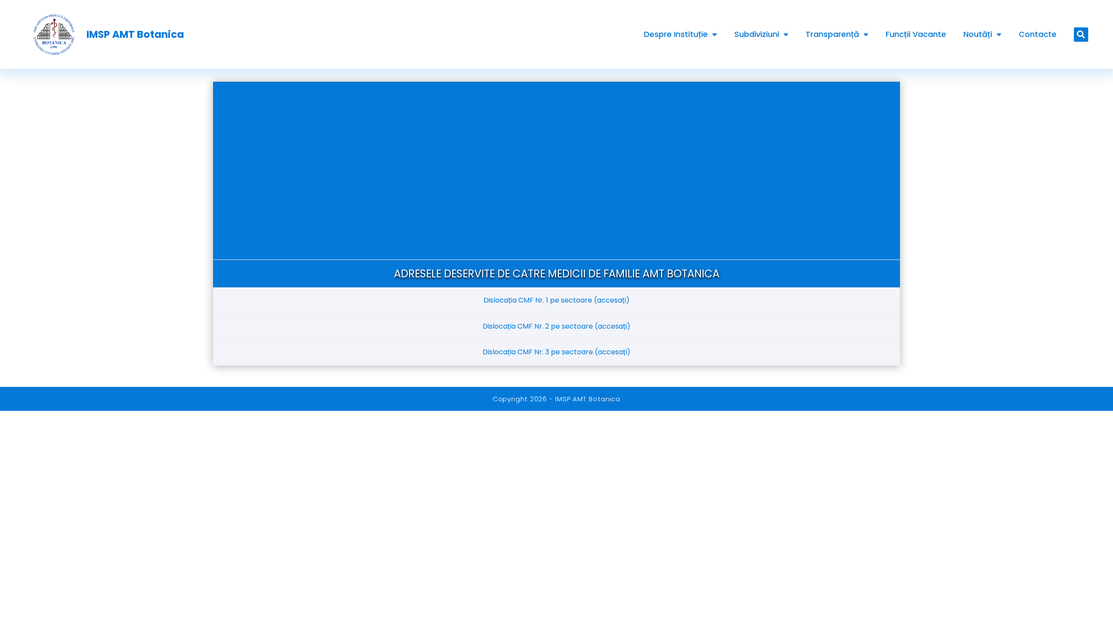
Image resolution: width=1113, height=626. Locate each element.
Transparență (832, 34)
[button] (1081, 34)
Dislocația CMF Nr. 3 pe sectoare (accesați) (556, 352)
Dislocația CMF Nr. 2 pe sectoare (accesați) (556, 326)
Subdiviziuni (756, 34)
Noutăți (977, 34)
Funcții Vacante (916, 34)
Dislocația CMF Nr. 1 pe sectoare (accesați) (556, 300)
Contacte (1037, 34)
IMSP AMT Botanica (135, 34)
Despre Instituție (676, 34)
